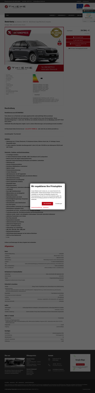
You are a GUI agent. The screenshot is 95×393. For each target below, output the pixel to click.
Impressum (46, 207)
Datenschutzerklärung (36, 207)
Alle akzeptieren (47, 203)
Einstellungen (58, 203)
